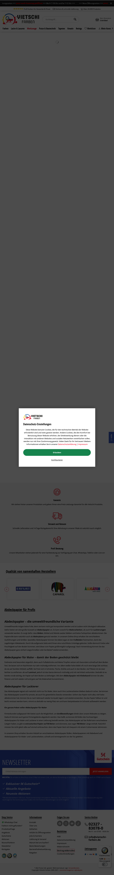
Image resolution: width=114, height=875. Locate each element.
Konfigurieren (57, 460)
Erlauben (57, 452)
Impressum (83, 444)
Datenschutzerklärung (67, 444)
